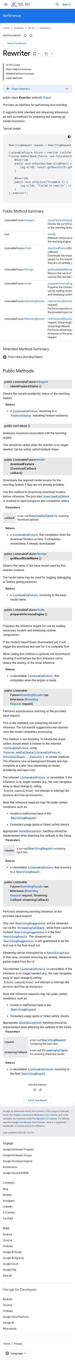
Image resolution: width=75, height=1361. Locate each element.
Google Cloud (10, 1263)
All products (10, 1328)
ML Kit (24, 4)
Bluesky (7, 1194)
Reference (12, 15)
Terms (6, 1343)
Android (7, 1234)
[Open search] (57, 4)
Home (6, 28)
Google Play (9, 1269)
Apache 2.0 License (46, 1118)
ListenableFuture (25, 411)
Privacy (18, 1343)
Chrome (7, 1240)
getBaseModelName (59, 269)
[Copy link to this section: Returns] (18, 404)
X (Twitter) (9, 1212)
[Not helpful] (30, 35)
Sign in (66, 4)
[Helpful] (25, 35)
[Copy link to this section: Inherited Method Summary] (52, 349)
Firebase (8, 1246)
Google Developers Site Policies (28, 1122)
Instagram (9, 1200)
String (28, 269)
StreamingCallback (30, 928)
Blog (5, 1188)
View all (7, 1275)
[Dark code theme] (69, 137)
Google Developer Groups (17, 1155)
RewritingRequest (23, 818)
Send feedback (16, 43)
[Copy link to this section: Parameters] (23, 507)
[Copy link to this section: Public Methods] (37, 371)
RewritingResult (34, 301)
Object (47, 97)
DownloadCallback (56, 496)
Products (18, 28)
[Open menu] (5, 4)
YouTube (8, 1218)
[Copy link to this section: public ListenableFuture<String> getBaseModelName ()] (45, 558)
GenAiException (30, 831)
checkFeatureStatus (59, 220)
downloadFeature (58, 248)
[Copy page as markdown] (46, 54)
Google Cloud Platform (16, 1316)
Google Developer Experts (17, 1161)
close (51, 234)
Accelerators (10, 1167)
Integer (29, 220)
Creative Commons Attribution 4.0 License (35, 1115)
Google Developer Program (18, 1149)
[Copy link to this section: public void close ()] (33, 426)
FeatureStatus (21, 415)
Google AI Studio (12, 1252)
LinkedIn (7, 1206)
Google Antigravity (13, 1257)
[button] (37, 88)
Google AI (8, 1322)
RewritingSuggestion (30, 923)
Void (27, 248)
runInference (55, 301)
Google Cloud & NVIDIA (16, 1172)
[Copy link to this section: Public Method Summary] (47, 211)
